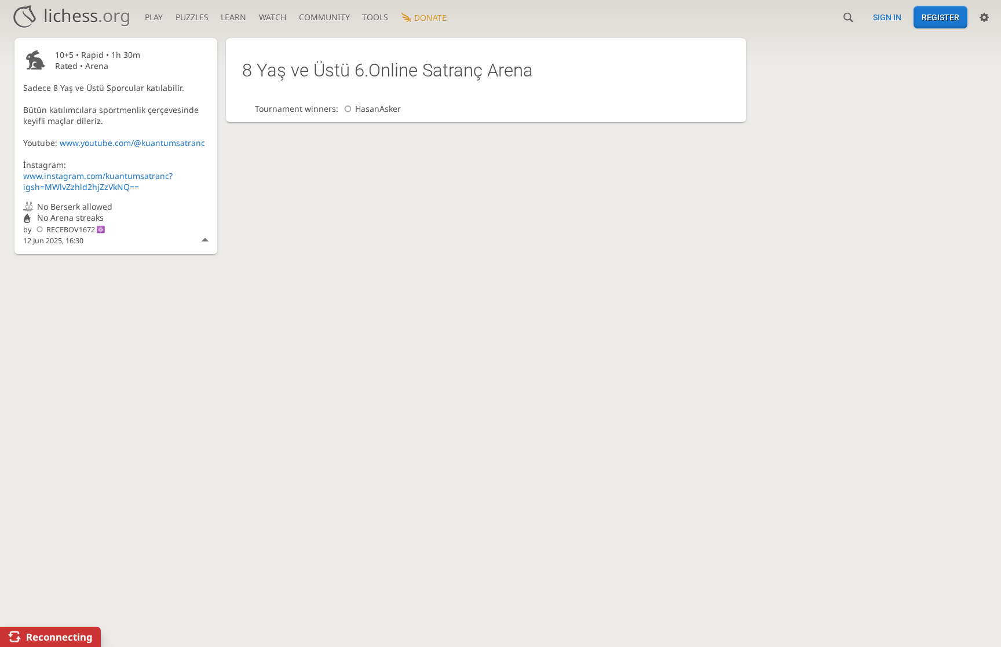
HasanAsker (378, 108)
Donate (430, 17)
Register (940, 17)
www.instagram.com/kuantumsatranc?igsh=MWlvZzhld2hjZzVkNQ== (98, 181)
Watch (272, 17)
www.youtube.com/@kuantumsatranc (132, 142)
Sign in (887, 17)
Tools (375, 17)
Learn (233, 17)
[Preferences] (984, 17)
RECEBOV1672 (70, 230)
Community (324, 17)
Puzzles (192, 17)
